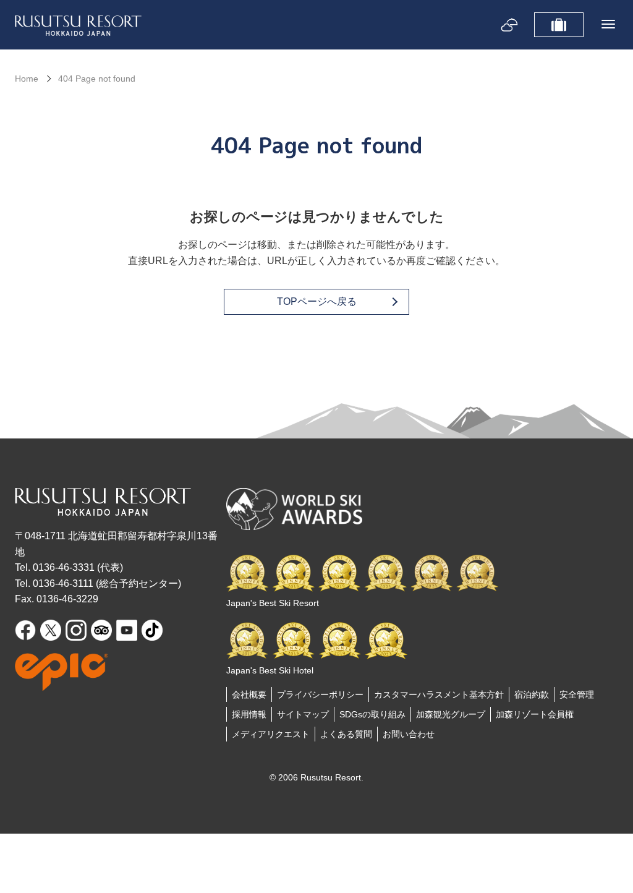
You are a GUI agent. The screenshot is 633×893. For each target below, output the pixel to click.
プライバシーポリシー (320, 694)
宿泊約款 (531, 694)
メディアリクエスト (271, 734)
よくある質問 (346, 734)
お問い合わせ (409, 734)
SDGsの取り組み (372, 714)
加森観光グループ (450, 714)
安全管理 (576, 694)
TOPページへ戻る (317, 301)
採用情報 (249, 714)
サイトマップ (303, 714)
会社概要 (249, 694)
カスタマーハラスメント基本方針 (439, 694)
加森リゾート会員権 (535, 714)
